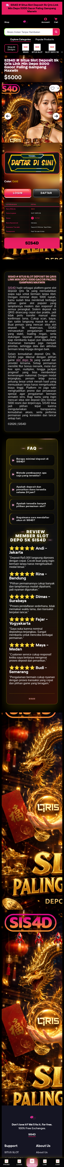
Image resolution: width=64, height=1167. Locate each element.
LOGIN (18, 192)
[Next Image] (56, 116)
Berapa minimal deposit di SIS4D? (32, 460)
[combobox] (28, 31)
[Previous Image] (8, 116)
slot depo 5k (24, 360)
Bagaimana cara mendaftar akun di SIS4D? (32, 518)
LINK (45, 1164)
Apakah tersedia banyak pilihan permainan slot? (31, 505)
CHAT (57, 1164)
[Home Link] (25, 21)
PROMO (6, 1164)
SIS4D (32, 243)
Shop (6, 22)
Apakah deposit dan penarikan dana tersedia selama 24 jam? (31, 489)
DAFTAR (46, 192)
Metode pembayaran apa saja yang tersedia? (31, 474)
